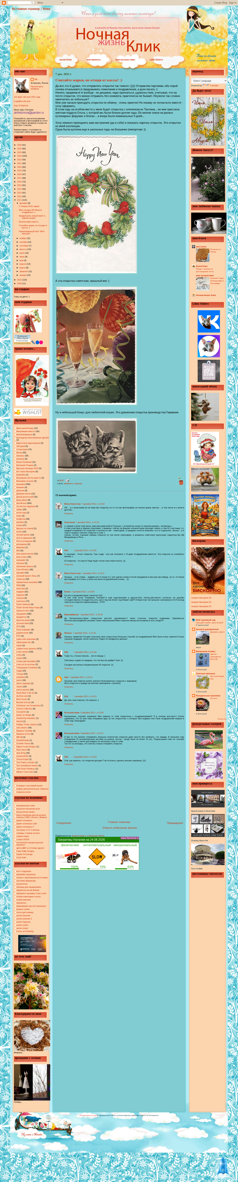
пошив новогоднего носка (28, 896)
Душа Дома (21, 500)
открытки (20, 579)
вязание (20, 487)
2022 (19, 159)
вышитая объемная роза (28, 809)
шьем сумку (22, 928)
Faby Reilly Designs (25, 851)
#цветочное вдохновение (28, 443)
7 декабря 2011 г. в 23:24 (85, 696)
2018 (19, 174)
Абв (66, 677)
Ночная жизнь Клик (206, 295)
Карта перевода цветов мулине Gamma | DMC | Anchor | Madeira (31, 816)
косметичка (21, 884)
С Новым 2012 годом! (29, 206)
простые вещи (23, 620)
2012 (19, 196)
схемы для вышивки (26, 661)
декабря (24, 203)
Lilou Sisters (156, 60)
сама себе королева (26, 639)
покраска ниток (23, 792)
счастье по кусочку (25, 664)
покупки (20, 598)
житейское (21, 503)
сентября (24, 246)
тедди (19, 671)
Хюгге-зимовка (23, 683)
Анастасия (69, 522)
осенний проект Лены (26, 576)
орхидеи (20, 573)
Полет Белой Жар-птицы (28, 607)
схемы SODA (22, 839)
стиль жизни (22, 652)
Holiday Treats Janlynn (26, 724)
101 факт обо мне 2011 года (27, 97)
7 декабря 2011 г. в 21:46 (85, 652)
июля (22, 253)
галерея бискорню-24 (201, 606)
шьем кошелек (23, 915)
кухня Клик (66, 60)
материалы (21, 544)
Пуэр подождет (23, 629)
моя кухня (201, 247)
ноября (23, 238)
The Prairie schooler (25, 762)
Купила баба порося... (29, 222)
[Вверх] (223, 1167)
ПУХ (18, 626)
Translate (214, 85)
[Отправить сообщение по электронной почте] (67, 480)
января (23, 275)
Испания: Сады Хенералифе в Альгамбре (217, 280)
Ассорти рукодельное (207, 629)
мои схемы (21, 557)
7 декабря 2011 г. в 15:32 (93, 504)
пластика (20, 588)
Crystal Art (21, 712)
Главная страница (119, 821)
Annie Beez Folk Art (25, 693)
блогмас (20, 456)
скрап (19, 645)
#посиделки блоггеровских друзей (32, 438)
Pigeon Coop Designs (26, 746)
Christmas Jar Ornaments (28, 705)
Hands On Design (24, 854)
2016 (19, 182)
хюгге (19, 680)
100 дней (20, 446)
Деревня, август (217, 632)
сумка (19, 658)
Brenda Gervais (23, 702)
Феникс (68, 633)
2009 (19, 283)
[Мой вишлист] (28, 415)
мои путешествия (125, 60)
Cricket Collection (24, 709)
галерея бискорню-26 (201, 598)
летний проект (23, 535)
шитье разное (22, 690)
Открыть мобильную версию (119, 827)
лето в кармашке (24, 538)
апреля (23, 264)
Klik (36, 79)
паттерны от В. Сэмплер (27, 830)
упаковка (20, 677)
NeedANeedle (22, 740)
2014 (19, 189)
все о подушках (23, 871)
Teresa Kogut (22, 759)
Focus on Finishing (24, 931)
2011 (19, 200)
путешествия (22, 623)
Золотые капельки (205, 673)
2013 (19, 193)
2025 (19, 148)
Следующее (63, 822)
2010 (19, 280)
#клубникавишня (24, 434)
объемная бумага (24, 566)
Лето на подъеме (24, 541)
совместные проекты (26, 648)
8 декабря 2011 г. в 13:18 (85, 757)
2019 (19, 170)
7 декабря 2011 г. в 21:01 (84, 633)
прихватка (21, 903)
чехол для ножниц (24, 912)
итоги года (21, 512)
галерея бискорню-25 (201, 602)
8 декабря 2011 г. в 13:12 (92, 733)
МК (17, 550)
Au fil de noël (22, 696)
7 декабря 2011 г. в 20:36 (91, 614)
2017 (19, 178)
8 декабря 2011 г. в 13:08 (92, 712)
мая (22, 260)
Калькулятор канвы (25, 812)
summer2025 (22, 756)
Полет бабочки (23, 604)
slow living (20, 753)
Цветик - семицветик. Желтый (215, 656)
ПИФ (18, 585)
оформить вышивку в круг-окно (31, 893)
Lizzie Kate (21, 857)
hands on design (23, 715)
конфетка (20, 519)
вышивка (20, 484)
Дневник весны (23, 494)
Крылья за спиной (24, 528)
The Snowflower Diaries (27, 765)
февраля (24, 271)
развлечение (22, 633)
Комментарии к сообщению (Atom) (88, 836)
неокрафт (20, 560)
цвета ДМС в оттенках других (30, 848)
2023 (19, 156)
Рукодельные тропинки (208, 696)
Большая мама (71, 712)
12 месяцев (21, 449)
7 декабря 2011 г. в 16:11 (93, 573)
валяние (20, 459)
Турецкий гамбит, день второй (209, 623)
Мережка (20, 547)
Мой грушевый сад (205, 620)
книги (18, 516)
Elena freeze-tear (72, 504)
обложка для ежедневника (28, 887)
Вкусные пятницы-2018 (27, 468)
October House (23, 743)
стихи (19, 655)
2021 (19, 163)
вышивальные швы (25, 805)
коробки (20, 522)
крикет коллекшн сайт (26, 823)
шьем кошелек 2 (24, 919)
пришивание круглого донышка (31, 906)
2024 (19, 152)
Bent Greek (21, 699)
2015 (19, 185)
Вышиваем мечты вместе (28, 478)
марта (23, 268)
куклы (19, 531)
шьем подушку (23, 922)
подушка (20, 595)
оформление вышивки (27, 582)
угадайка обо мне (22, 101)
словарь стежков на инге (28, 833)
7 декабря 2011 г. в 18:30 (83, 592)
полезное (20, 601)
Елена (67, 592)
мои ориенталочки (25, 554)
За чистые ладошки (25, 506)
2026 (19, 145)
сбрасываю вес (23, 642)
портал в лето (22, 611)
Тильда (19, 674)
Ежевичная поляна (205, 651)
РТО (18, 636)
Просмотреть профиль (37, 87)
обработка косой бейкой (27, 890)
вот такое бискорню (25, 471)
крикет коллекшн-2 (25, 827)
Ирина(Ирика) (71, 614)
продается (21, 617)
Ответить (68, 513)
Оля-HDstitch (22, 569)
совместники (22, 836)
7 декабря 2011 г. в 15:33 (87, 522)
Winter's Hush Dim (24, 772)
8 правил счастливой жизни (29, 786)
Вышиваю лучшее (24, 481)
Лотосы (213, 698)
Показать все (222, 719)
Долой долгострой (24, 497)
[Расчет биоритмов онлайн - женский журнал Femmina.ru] (97, 869)
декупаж (20, 490)
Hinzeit (19, 721)
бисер (19, 452)
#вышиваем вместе (25, 431)
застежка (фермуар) (26, 881)
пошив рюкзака (23, 900)
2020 (19, 167)
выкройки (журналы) (26, 874)
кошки (19, 525)
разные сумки (23, 909)
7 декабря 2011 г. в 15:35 (85, 550)
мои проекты (93, 60)
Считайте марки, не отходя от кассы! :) (88, 80)
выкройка (20, 475)
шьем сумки (22, 925)
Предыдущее (175, 822)
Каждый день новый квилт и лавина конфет (32, 217)
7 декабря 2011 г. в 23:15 (81, 677)
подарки (20, 592)
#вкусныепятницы (24, 428)
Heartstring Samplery (26, 718)
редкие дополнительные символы (32, 789)
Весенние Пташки (24, 465)
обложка (20, 563)
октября (24, 242)
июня (22, 257)
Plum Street (21, 750)
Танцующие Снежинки (26, 667)
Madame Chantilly (24, 731)
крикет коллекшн (24, 820)
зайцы (19, 509)
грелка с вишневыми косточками (32, 877)
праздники (21, 614)
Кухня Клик (202, 266)
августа (23, 249)
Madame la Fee (23, 734)
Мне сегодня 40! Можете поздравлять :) (30, 211)
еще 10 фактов (21, 105)
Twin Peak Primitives (25, 769)
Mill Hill (19, 737)
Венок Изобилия (24, 462)
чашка (19, 686)
